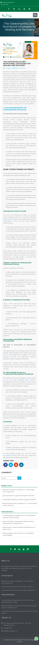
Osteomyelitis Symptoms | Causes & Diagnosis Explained (19, 499)
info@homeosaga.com (9, 2)
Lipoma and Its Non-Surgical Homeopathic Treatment (18, 495)
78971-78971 (5, 4)
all (11, 68)
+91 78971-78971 (7, 628)
